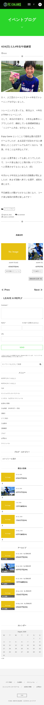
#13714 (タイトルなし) (8, 383)
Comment (4, 305)
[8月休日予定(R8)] (13, 251)
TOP (2, 388)
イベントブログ (9, 209)
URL (2, 334)
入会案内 (4, 423)
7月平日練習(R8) (21, 506)
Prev (7, 289)
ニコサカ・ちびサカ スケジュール (12, 398)
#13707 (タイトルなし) (8, 378)
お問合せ (4, 438)
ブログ (3, 433)
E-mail (24, 323)
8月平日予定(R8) (21, 492)
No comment (21, 215)
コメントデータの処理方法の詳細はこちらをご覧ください (21, 356)
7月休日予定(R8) (21, 520)
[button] (40, 4)
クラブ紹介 (4, 418)
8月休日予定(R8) (13, 266)
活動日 (3, 413)
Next (36, 289)
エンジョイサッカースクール (10, 393)
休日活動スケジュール (13, 271)
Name (3, 323)
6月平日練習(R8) (21, 534)
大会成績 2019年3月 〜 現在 (10, 408)
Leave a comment (8, 217)
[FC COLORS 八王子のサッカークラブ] (12, 5)
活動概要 (4, 428)
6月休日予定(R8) (22, 607)
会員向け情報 (5, 403)
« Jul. (2, 658)
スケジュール (5, 443)
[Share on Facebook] (34, 4)
